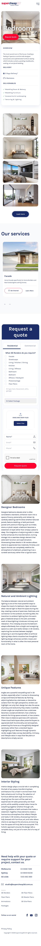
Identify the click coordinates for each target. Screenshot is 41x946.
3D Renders (5, 893)
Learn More (29, 291)
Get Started (14, 291)
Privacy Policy (6, 929)
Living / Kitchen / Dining (18, 363)
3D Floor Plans (26, 893)
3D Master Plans (27, 897)
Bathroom (13, 372)
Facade (8, 276)
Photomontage (14, 381)
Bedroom (12, 375)
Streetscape (13, 359)
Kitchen (12, 366)
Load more (20, 214)
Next (10, 304)
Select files (20, 423)
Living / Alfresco (15, 369)
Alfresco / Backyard (16, 378)
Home (5, 23)
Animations (5, 901)
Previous (5, 304)
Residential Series (14, 23)
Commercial (30, 346)
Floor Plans (13, 384)
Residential (12, 346)
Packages (5, 906)
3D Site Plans (26, 901)
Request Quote (10, 37)
